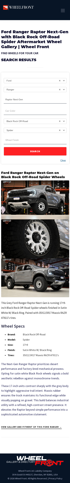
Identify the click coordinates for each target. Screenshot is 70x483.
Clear (63, 160)
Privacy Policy (55, 478)
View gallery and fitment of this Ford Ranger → (31, 427)
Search (35, 151)
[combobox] (35, 80)
